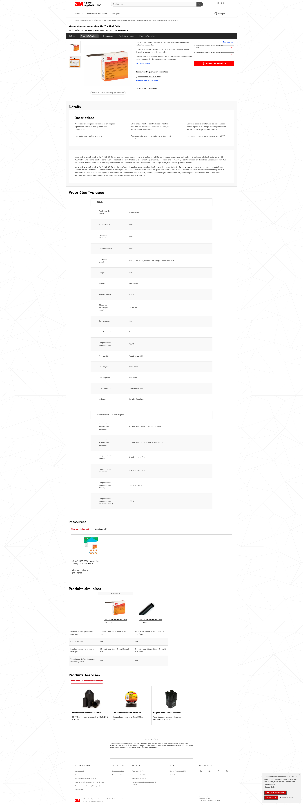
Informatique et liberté (104, 799)
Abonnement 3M (117, 775)
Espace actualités (118, 771)
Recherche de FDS (138, 771)
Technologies (79, 789)
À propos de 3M (80, 771)
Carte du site (174, 775)
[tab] (80, 529)
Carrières (78, 775)
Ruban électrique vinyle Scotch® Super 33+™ (128, 718)
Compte (222, 14)
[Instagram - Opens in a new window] (226, 771)
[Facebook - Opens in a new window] (218, 771)
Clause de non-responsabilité (146, 88)
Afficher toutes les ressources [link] (147, 80)
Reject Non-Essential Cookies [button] (275, 792)
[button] (287, 797)
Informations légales (89, 799)
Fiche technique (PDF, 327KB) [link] (149, 77)
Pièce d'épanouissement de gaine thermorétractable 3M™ (167, 718)
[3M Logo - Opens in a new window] (88, 4)
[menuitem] (72, 36)
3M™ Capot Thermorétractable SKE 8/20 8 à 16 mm (90, 718)
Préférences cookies (118, 799)
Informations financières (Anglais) (86, 778)
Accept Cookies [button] (271, 797)
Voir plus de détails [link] (143, 63)
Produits (78, 14)
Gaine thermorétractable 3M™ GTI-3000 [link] (150, 621)
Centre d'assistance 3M (178, 771)
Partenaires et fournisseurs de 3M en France (89, 782)
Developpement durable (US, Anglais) (87, 786)
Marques (116, 14)
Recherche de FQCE (139, 778)
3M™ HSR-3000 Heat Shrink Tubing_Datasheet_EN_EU (85, 562)
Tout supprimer (228, 42)
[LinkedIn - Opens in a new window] (201, 771)
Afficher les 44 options (216, 63)
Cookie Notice (270, 787)
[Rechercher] (199, 4)
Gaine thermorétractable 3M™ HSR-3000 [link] (115, 621)
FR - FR (220, 3)
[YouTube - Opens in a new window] (209, 771)
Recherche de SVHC (139, 775)
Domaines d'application (97, 14)
